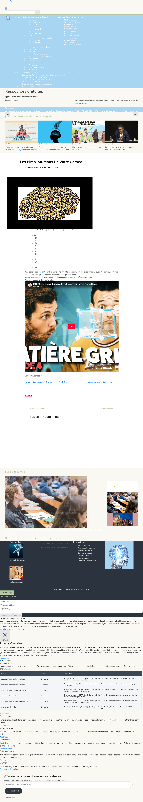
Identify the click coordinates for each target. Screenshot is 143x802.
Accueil (18, 17)
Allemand (37, 27)
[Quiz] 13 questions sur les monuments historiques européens (41, 512)
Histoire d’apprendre (126, 111)
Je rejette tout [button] (6, 629)
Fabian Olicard (44, 272)
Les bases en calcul (16, 582)
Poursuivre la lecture (11, 797)
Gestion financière (71, 40)
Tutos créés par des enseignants (34, 77)
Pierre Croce (38, 277)
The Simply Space (62, 382)
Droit (71, 33)
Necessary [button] (4, 658)
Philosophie (33, 65)
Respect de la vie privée (86, 548)
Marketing (73, 38)
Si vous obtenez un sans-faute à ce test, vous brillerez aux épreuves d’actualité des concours (53, 531)
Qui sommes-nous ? (85, 553)
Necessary (6, 661)
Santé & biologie (70, 27)
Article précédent (37, 408)
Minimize (17, 615)
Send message (6, 615)
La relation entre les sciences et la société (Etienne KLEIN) (86, 148)
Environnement (35, 69)
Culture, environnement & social (35, 17)
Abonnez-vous (13, 791)
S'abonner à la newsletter (87, 560)
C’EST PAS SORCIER (73, 111)
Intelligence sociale (36, 67)
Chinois (36, 31)
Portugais (37, 33)
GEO (114, 111)
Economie (73, 31)
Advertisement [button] (6, 748)
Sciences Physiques (72, 22)
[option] (53, 111)
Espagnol (37, 29)
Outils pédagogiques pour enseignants (37, 80)
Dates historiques (40, 54)
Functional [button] (4, 713)
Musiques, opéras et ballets (43, 38)
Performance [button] (5, 725)
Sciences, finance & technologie (70, 17)
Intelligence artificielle (72, 45)
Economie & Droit (71, 29)
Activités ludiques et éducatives (34, 86)
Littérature (33, 49)
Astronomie (68, 24)
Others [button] (3, 760)
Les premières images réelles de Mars (100, 382)
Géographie (33, 58)
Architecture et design (42, 47)
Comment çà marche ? (86, 555)
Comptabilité (74, 36)
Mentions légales (84, 545)
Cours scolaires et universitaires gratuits (37, 84)
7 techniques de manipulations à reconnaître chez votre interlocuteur (21, 148)
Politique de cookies (85, 550)
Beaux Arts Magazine (53, 111)
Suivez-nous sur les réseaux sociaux (54, 543)
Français (36, 22)
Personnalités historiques (43, 56)
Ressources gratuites (24, 91)
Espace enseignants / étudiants (27, 72)
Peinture (36, 40)
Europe (32, 61)
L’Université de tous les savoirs (97, 111)
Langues (32, 20)
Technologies (69, 42)
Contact (72, 72)
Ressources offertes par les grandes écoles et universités (44, 75)
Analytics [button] (4, 737)
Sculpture (37, 43)
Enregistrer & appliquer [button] (9, 769)
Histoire (32, 51)
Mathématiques (70, 20)
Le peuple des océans (17, 560)
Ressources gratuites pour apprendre (22, 538)
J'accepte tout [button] (18, 629)
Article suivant (107, 408)
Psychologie (34, 63)
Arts (30, 36)
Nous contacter (83, 558)
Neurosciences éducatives (32, 82)
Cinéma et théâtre (40, 45)
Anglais (36, 25)
